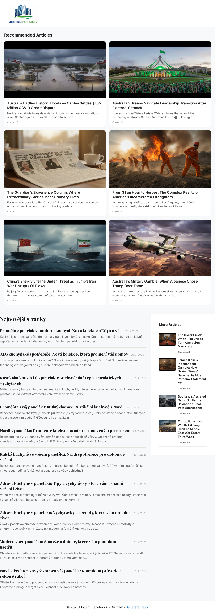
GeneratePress (137, 607)
